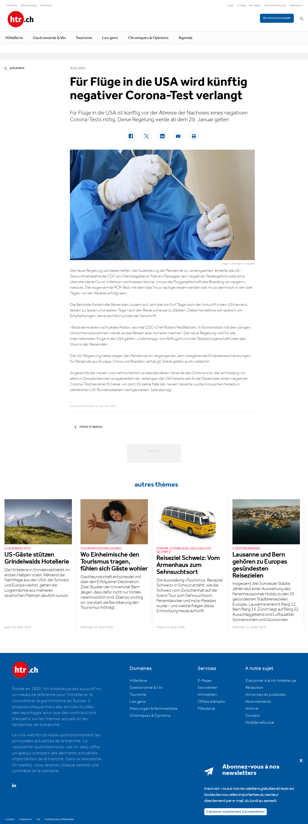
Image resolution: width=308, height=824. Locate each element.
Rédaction (254, 687)
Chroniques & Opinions (148, 38)
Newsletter (255, 5)
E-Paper (241, 5)
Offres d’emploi (211, 701)
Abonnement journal (275, 5)
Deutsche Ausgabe (277, 18)
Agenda (185, 38)
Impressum (25, 819)
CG (38, 819)
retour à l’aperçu (91, 426)
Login (231, 5)
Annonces (11, 5)
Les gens (110, 38)
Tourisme (84, 38)
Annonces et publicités (265, 694)
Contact (252, 715)
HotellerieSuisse (259, 722)
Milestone (206, 708)
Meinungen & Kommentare (153, 708)
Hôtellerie (14, 38)
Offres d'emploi (28, 5)
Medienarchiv (296, 5)
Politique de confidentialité (59, 819)
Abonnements (258, 701)
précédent (17, 68)
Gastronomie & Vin (49, 38)
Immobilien (46, 5)
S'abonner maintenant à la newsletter (235, 811)
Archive (252, 708)
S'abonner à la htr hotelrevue (271, 681)
